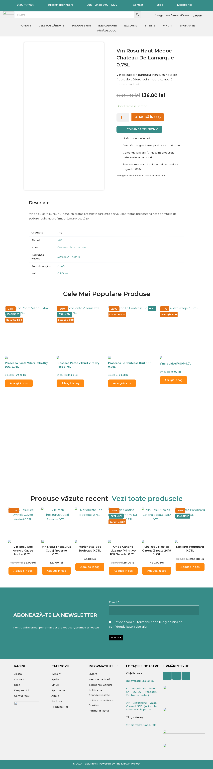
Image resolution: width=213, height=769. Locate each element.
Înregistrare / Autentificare (172, 15)
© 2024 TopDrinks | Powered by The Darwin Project (106, 763)
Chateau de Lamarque (71, 247)
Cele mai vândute (52, 25)
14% (59, 240)
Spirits (150, 25)
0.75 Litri (62, 273)
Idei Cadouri (107, 25)
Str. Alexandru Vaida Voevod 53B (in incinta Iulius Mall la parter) (141, 706)
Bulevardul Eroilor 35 (140, 680)
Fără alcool (106, 30)
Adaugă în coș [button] (19, 383)
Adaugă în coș (148, 117)
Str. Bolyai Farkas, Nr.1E (141, 725)
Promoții (24, 25)
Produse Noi (81, 25)
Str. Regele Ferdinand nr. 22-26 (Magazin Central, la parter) (141, 692)
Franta (61, 266)
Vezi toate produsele (147, 498)
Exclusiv (130, 25)
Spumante (187, 25)
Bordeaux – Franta (68, 256)
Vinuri (167, 25)
